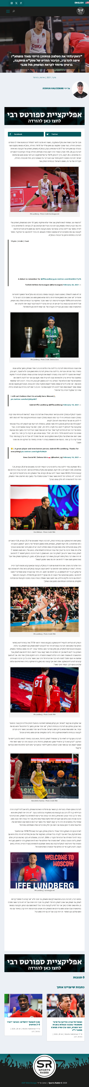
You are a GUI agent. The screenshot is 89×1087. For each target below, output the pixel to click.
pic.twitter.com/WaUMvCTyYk (67, 279)
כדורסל (36, 77)
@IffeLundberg (47, 279)
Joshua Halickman (53, 88)
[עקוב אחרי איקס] (16, 3)
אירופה (42, 77)
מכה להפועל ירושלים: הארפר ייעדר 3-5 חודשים (23, 1023)
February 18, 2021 (71, 405)
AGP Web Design (29, 1083)
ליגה (33, 1031)
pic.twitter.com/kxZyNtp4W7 (24, 399)
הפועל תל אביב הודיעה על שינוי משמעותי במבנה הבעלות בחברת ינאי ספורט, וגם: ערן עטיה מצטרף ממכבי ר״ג (66, 1026)
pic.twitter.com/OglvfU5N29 (33, 451)
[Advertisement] (58, 261)
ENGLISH (79, 2)
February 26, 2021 (71, 285)
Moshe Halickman (29, 1029)
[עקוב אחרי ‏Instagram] (12, 3)
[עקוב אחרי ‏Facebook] (21, 3)
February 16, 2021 (71, 457)
